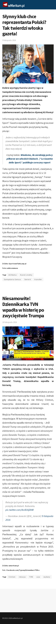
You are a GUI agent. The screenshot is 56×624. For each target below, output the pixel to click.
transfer (38, 279)
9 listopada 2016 (9, 40)
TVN (31, 577)
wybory (47, 577)
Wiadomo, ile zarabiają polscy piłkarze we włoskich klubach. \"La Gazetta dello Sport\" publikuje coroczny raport (30, 158)
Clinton (12, 577)
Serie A (27, 279)
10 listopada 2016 (9, 322)
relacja (22, 577)
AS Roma (13, 275)
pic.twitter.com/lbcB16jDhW (19, 509)
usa (38, 577)
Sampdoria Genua (12, 279)
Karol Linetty (26, 275)
